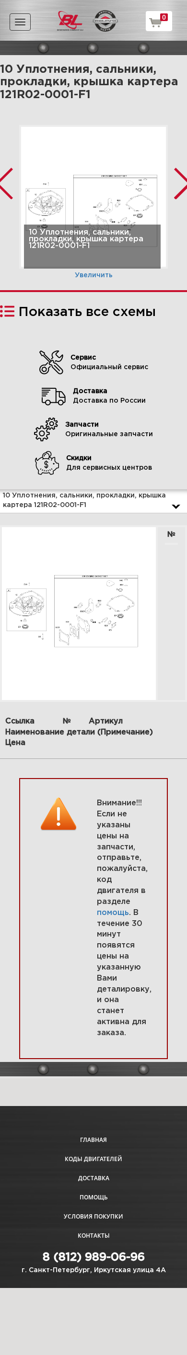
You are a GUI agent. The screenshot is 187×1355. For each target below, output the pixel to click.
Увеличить (94, 275)
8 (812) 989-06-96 (94, 1257)
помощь (113, 912)
